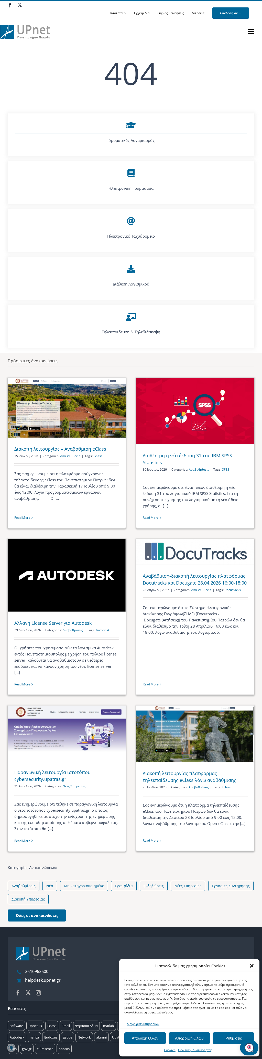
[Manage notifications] (11, 1048)
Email (66, 1025)
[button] (251, 965)
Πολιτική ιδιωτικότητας (195, 1050)
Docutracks (232, 590)
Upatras (118, 1037)
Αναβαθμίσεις (70, 456)
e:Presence (45, 1048)
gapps (67, 1037)
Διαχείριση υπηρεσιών (143, 1024)
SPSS (225, 469)
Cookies (170, 1050)
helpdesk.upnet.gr (43, 980)
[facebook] (10, 5)
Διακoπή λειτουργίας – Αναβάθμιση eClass (60, 449)
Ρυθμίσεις (233, 1038)
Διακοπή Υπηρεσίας (28, 899)
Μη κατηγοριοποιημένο (84, 885)
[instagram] (38, 993)
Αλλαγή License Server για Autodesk (53, 623)
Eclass (98, 456)
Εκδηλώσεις (154, 885)
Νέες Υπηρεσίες (74, 786)
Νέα (49, 885)
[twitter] (19, 5)
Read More (22, 517)
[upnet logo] (26, 22)
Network (84, 1037)
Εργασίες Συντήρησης (231, 885)
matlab (108, 1025)
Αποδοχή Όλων (145, 1038)
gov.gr (26, 1048)
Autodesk (103, 630)
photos (64, 1048)
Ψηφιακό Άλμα (86, 1025)
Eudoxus (51, 1037)
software (16, 1025)
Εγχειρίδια (124, 885)
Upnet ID (35, 1025)
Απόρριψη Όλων (189, 1038)
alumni (101, 1037)
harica (34, 1037)
